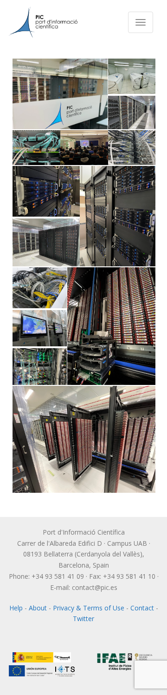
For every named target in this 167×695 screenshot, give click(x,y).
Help (16, 607)
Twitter (83, 618)
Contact (142, 607)
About (38, 607)
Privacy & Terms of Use (88, 607)
